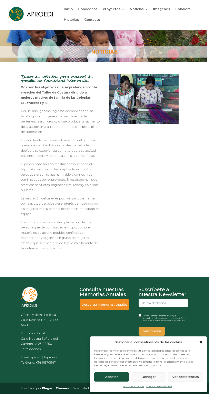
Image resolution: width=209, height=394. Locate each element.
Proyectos (111, 9)
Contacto (92, 20)
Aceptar (111, 377)
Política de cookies (133, 386)
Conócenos (88, 9)
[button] (201, 342)
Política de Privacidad (159, 386)
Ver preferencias (185, 377)
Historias (71, 20)
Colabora (183, 9)
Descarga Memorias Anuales (104, 304)
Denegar (148, 377)
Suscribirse (152, 331)
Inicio (68, 9)
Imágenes (161, 9)
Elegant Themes (55, 388)
